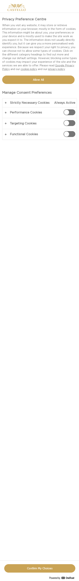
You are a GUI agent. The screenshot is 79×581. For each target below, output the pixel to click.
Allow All (38, 79)
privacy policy (56, 69)
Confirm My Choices (40, 568)
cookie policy (29, 69)
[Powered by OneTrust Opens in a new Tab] (63, 578)
